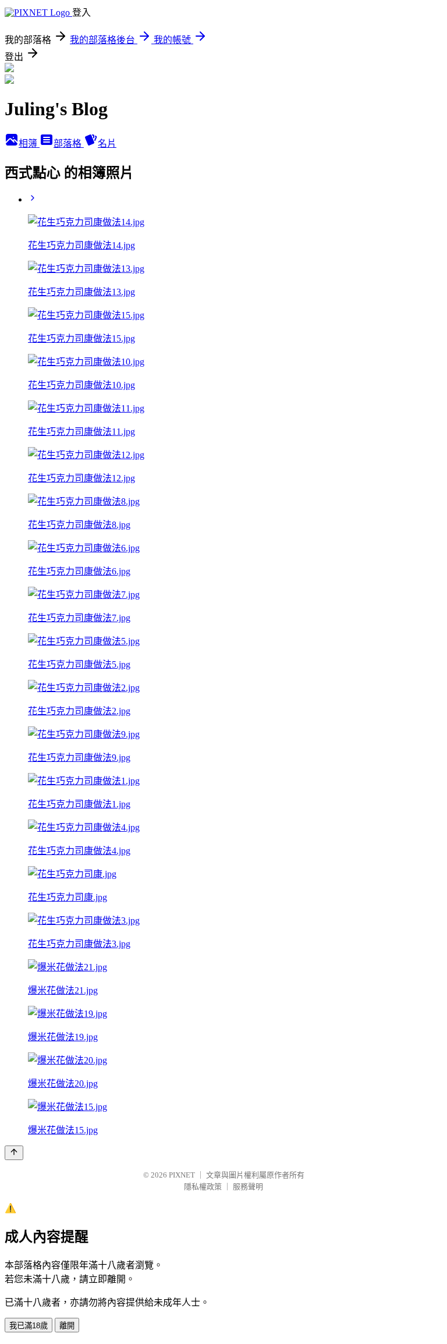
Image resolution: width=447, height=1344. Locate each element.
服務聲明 (248, 1186)
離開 (66, 1325)
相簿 (29, 143)
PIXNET (182, 1175)
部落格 (69, 143)
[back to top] (14, 1153)
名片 (107, 143)
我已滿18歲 (28, 1325)
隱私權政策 (203, 1186)
